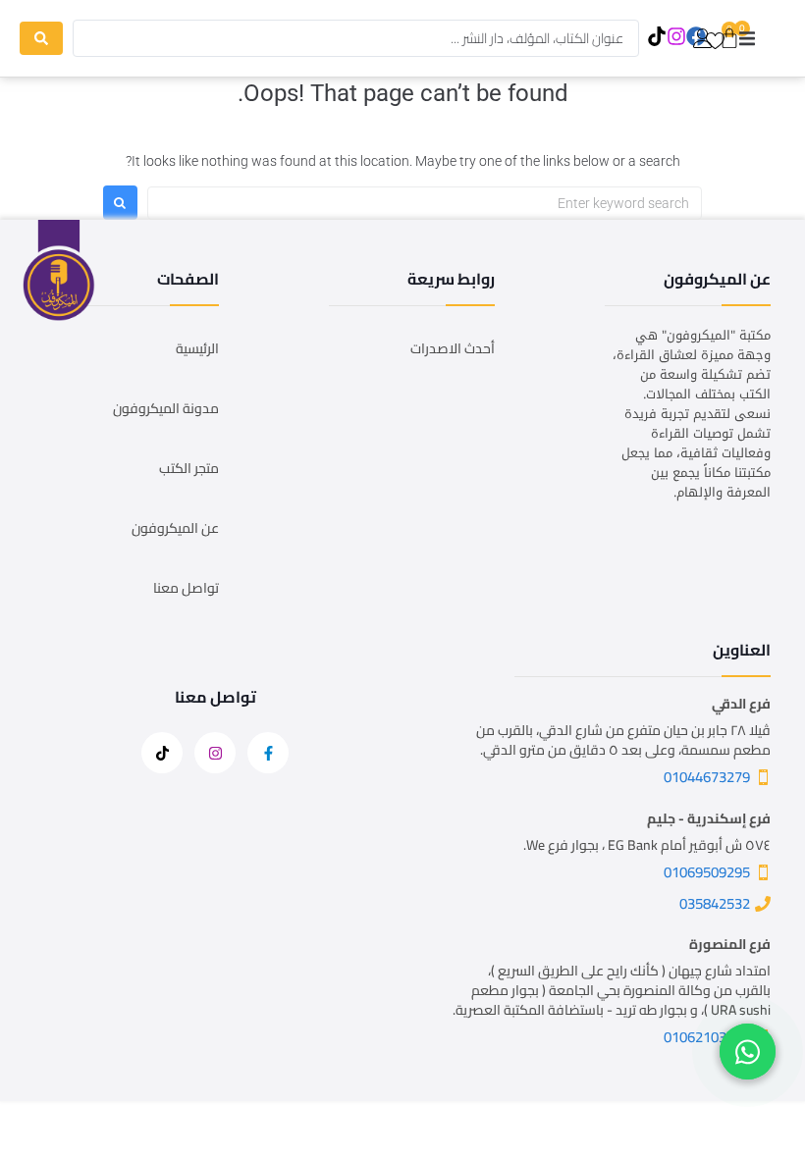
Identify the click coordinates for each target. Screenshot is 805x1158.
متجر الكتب (189, 468)
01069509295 (707, 872)
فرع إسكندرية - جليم (709, 818)
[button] (747, 39)
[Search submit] (41, 38)
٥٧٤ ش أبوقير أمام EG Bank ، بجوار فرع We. (647, 845)
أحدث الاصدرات (452, 348)
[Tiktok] (656, 37)
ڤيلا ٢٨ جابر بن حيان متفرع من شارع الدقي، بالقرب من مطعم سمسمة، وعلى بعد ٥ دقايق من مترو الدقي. (623, 740)
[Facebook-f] (268, 752)
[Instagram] (676, 37)
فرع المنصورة (730, 944)
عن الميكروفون (175, 528)
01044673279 (707, 777)
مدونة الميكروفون (166, 408)
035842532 (714, 903)
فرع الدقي (741, 703)
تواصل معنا (186, 588)
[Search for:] (424, 203)
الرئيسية (197, 348)
